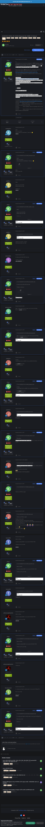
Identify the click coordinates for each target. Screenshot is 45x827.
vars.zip (17, 546)
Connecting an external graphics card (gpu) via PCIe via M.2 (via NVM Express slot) (18, 789)
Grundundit (6, 790)
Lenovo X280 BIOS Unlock (8, 768)
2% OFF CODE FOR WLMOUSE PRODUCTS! (21, 1)
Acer (13, 45)
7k (5, 79)
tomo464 (8, 538)
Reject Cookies (40, 823)
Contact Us (24, 818)
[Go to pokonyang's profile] (8, 311)
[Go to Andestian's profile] (8, 132)
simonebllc (8, 256)
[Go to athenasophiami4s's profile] (8, 617)
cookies (5, 823)
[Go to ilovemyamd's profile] (8, 692)
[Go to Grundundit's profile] (41, 790)
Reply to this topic (38, 50)
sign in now (27, 743)
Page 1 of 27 (21, 54)
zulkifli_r (8, 181)
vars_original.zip (19, 261)
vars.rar (17, 133)
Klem (8, 44)
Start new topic (27, 50)
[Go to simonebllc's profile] (8, 260)
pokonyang (8, 307)
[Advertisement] (22, 18)
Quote (19, 113)
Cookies (28, 818)
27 (29, 761)
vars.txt (20, 309)
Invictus (5, 769)
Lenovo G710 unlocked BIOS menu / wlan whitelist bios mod (14, 775)
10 (37, 775)
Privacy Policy (17, 818)
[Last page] (16, 55)
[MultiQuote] (16, 114)
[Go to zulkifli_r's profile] (8, 185)
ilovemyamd (8, 688)
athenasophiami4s (8, 613)
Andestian (8, 128)
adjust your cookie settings (12, 824)
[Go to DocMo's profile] (41, 782)
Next (13, 54)
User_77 (5, 784)
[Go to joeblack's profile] (8, 362)
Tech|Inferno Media (22, 810)
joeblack (8, 358)
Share (32, 45)
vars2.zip (17, 620)
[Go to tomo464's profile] (8, 542)
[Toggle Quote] (17, 155)
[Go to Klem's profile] (3, 45)
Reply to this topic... (12, 748)
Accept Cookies (31, 823)
